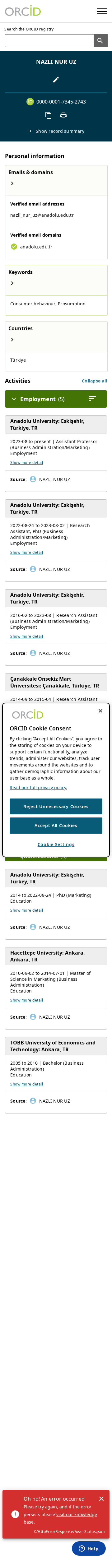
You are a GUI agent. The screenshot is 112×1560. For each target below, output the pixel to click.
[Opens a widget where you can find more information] (89, 1549)
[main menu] (102, 11)
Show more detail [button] (26, 462)
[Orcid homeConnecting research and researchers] (23, 11)
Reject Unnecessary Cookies (55, 806)
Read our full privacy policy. (38, 787)
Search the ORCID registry (29, 29)
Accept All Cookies (56, 825)
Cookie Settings (56, 844)
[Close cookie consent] (100, 711)
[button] (94, 381)
